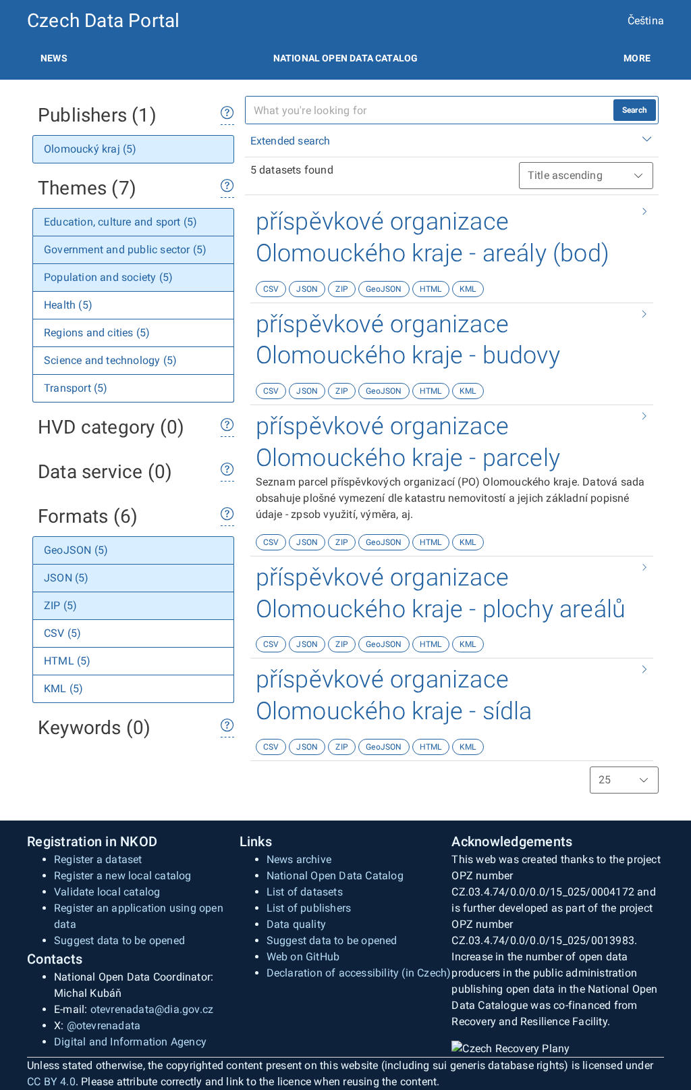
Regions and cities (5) (97, 332)
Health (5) (68, 305)
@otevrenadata (104, 1025)
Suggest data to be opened (119, 940)
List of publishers (309, 908)
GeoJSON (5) (76, 550)
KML (468, 289)
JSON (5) (66, 577)
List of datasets (305, 891)
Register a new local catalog (123, 875)
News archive (299, 859)
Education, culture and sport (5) (120, 221)
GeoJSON (384, 289)
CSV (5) (62, 633)
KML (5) (63, 688)
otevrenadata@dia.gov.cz (152, 1009)
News (53, 58)
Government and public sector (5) (125, 249)
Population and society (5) (108, 277)
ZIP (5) (60, 605)
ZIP (341, 289)
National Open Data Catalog (335, 875)
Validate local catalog (107, 891)
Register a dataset (98, 859)
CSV (271, 289)
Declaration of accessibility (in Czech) (359, 972)
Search (634, 110)
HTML (431, 289)
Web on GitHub (303, 956)
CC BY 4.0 (51, 1081)
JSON (307, 289)
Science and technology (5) (110, 360)
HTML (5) (67, 660)
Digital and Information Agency (130, 1041)
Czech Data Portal (103, 20)
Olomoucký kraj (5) (90, 148)
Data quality (296, 924)
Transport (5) (76, 388)
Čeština (646, 20)
